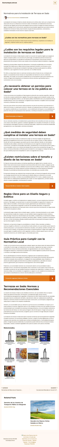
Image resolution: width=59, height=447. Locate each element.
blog (14, 407)
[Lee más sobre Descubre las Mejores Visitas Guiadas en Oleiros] (42, 410)
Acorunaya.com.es (9, 3)
